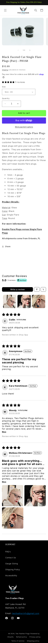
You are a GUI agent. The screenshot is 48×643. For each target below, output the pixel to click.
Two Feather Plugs (22, 634)
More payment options (24, 127)
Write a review (17, 289)
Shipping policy (33, 641)
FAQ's (8, 551)
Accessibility (11, 575)
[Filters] (37, 289)
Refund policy (21, 637)
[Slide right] (30, 50)
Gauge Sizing (11, 563)
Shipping (5, 70)
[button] (5, 10)
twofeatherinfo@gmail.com (25, 613)
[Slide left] (18, 50)
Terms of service (17, 641)
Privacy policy (35, 637)
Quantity (5, 98)
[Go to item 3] (38, 301)
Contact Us (10, 557)
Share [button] (8, 246)
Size (4, 87)
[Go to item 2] (24, 301)
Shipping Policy (12, 569)
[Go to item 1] (9, 301)
